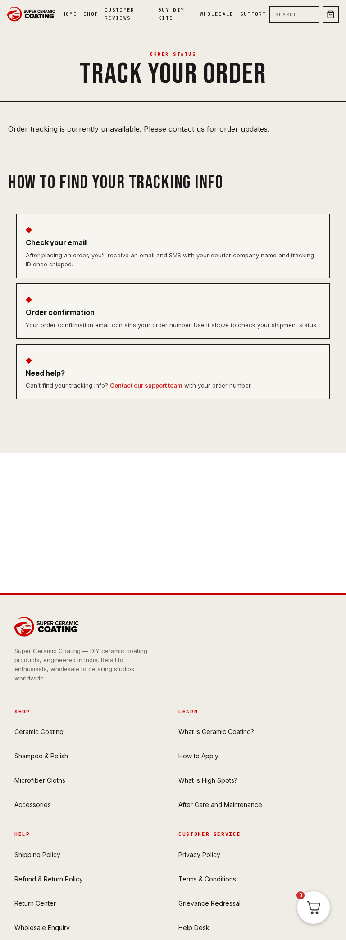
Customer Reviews (120, 14)
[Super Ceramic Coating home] (33, 14)
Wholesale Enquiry (42, 927)
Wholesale (217, 14)
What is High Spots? (207, 780)
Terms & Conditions (207, 879)
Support (253, 14)
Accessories (32, 804)
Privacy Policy (199, 854)
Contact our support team (146, 385)
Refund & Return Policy (48, 879)
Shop (90, 14)
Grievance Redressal (209, 903)
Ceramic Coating (39, 731)
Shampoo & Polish (41, 756)
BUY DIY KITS (171, 14)
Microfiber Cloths (39, 780)
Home (69, 14)
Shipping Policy (37, 854)
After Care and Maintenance (220, 804)
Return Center (35, 903)
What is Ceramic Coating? (216, 731)
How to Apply (198, 756)
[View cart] (331, 14)
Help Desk (193, 927)
